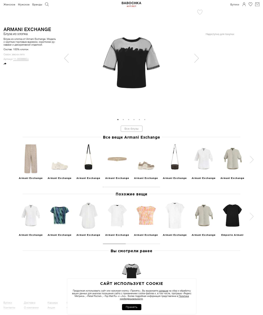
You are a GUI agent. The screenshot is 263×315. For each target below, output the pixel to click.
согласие (163, 290)
